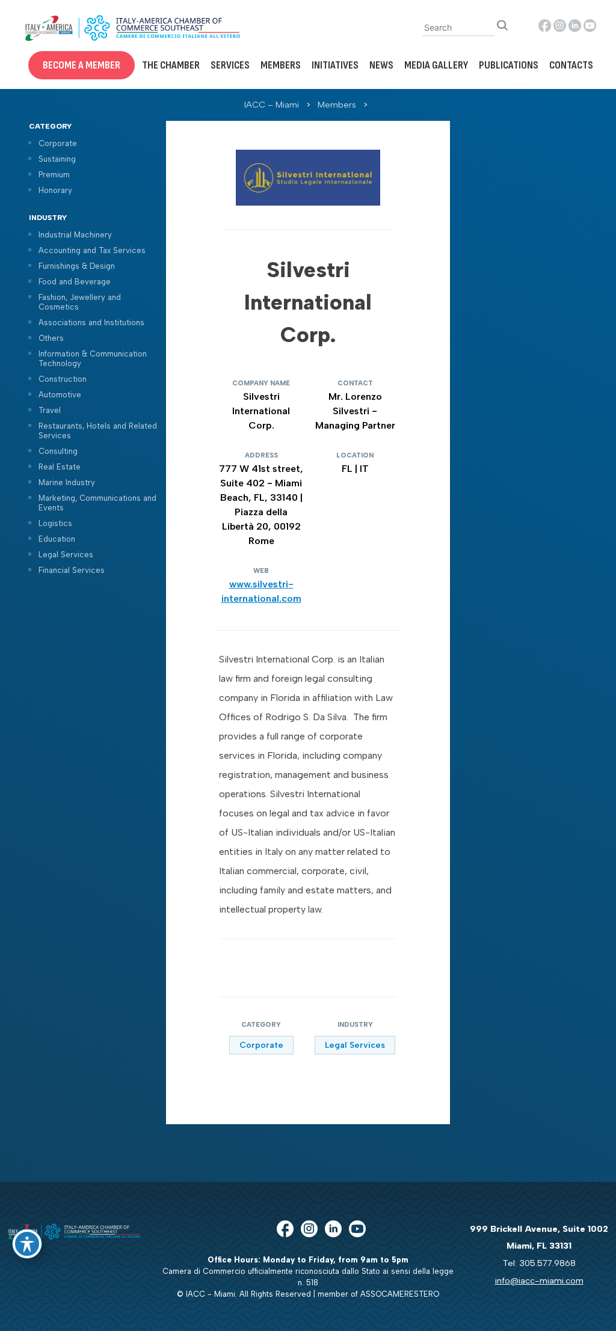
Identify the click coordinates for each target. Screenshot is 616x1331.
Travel (49, 410)
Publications (508, 65)
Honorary (55, 190)
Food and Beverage (74, 281)
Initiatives (335, 65)
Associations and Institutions (91, 322)
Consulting (58, 451)
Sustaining (57, 159)
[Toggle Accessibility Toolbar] (27, 1243)
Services (230, 65)
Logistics (55, 523)
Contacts (571, 65)
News (381, 65)
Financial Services (71, 570)
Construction (62, 379)
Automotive (59, 394)
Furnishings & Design (76, 266)
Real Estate (59, 466)
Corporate (57, 143)
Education (56, 538)
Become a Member (81, 65)
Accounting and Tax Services (92, 250)
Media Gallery (436, 65)
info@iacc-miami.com (539, 1280)
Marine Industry (66, 482)
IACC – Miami (271, 104)
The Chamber (171, 65)
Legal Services (65, 554)
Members (280, 65)
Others (51, 338)
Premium (54, 174)
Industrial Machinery (75, 234)
